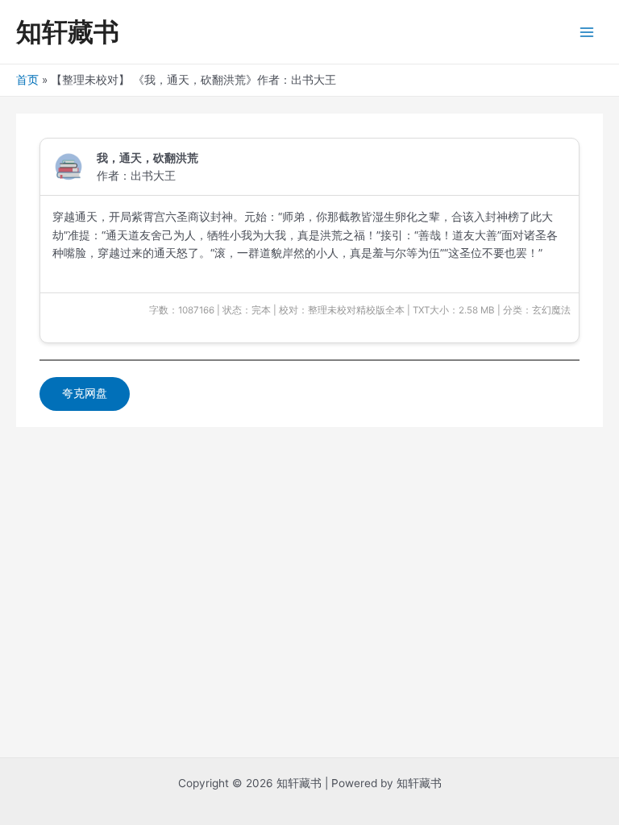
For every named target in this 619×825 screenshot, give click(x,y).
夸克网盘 (84, 393)
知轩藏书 (67, 32)
